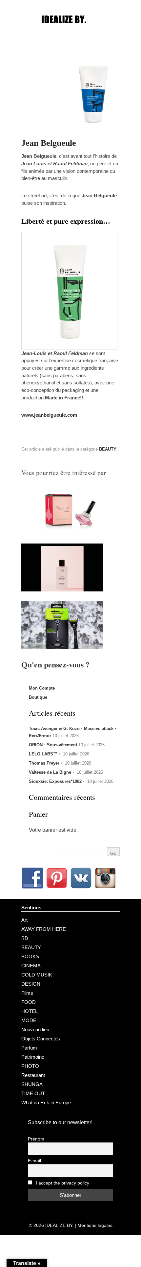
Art (24, 920)
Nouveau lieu (35, 1029)
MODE (28, 1020)
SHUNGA (32, 1084)
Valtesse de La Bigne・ (52, 772)
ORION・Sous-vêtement (53, 744)
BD (24, 938)
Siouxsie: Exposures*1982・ (57, 781)
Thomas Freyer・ (46, 763)
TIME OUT (33, 1093)
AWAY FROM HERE (43, 929)
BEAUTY (107, 449)
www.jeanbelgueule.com (49, 415)
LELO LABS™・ (45, 754)
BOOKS (30, 956)
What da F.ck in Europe (46, 1102)
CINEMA (31, 965)
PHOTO (30, 1066)
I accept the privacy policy (61, 1183)
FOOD (28, 1002)
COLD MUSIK (36, 974)
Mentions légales (94, 1225)
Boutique (38, 697)
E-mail (34, 1160)
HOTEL (29, 1011)
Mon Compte (42, 688)
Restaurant (33, 1075)
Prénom (36, 1139)
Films (27, 993)
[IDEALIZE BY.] (70, 31)
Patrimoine (32, 1057)
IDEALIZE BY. (59, 1225)
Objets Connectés (40, 1038)
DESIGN (30, 984)
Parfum (29, 1048)
